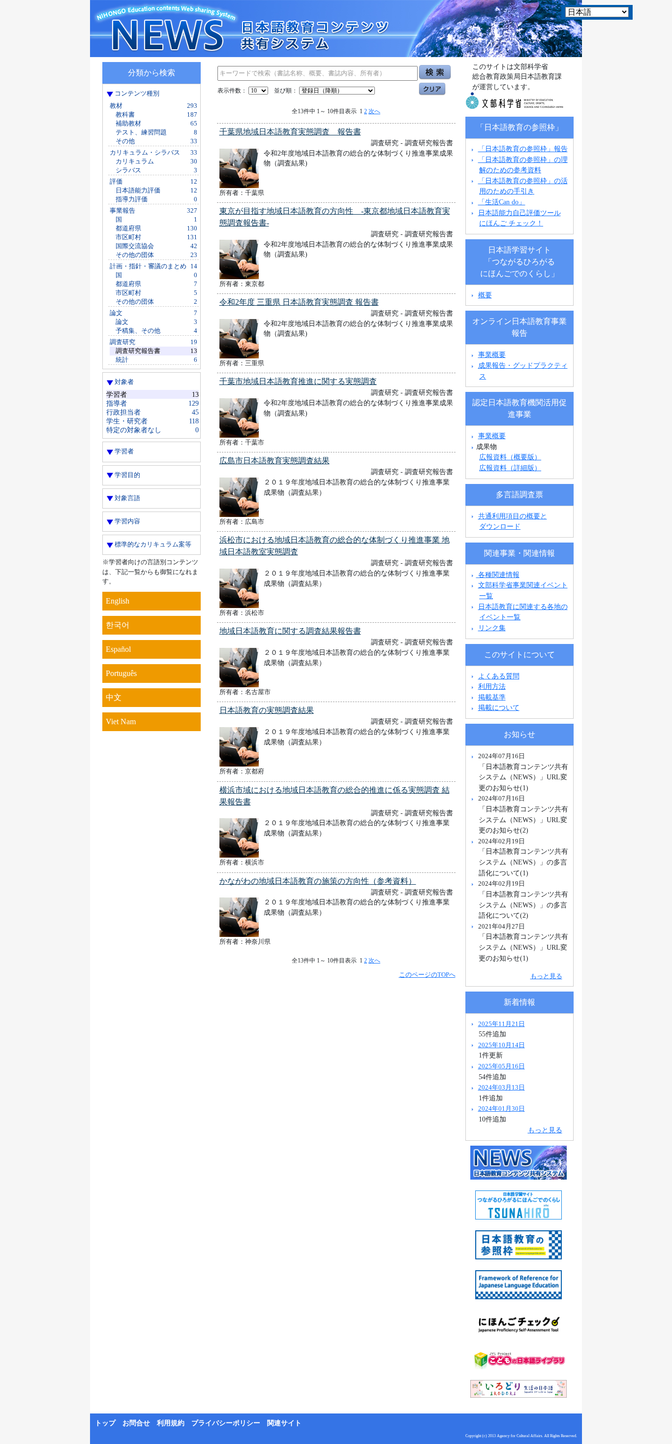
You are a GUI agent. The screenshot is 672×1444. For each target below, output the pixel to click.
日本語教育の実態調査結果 (266, 710)
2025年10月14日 (501, 1045)
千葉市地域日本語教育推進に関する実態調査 (298, 381)
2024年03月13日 (501, 1087)
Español (118, 649)
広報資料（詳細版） (510, 468)
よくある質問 (498, 676)
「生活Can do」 (501, 202)
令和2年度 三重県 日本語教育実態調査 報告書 (299, 302)
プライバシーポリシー (225, 1423)
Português (121, 673)
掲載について (498, 707)
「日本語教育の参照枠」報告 (523, 149)
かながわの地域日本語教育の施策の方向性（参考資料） (317, 881)
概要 (485, 295)
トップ (105, 1423)
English (117, 601)
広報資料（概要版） (510, 457)
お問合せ (136, 1423)
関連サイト (284, 1423)
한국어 (117, 625)
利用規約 (170, 1423)
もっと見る (546, 976)
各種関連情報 (497, 574)
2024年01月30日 (501, 1108)
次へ (374, 111)
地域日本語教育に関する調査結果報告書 (290, 631)
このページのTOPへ (427, 974)
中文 (114, 697)
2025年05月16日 (501, 1066)
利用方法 (492, 686)
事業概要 (492, 354)
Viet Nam (121, 721)
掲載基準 (492, 697)
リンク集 (492, 628)
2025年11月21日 (501, 1023)
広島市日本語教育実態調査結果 (274, 460)
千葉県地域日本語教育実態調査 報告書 (290, 132)
